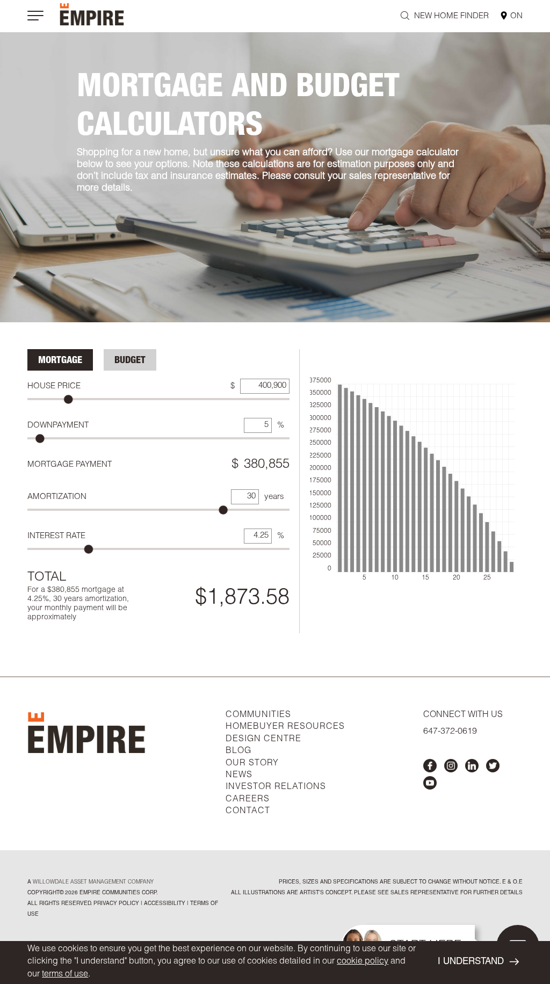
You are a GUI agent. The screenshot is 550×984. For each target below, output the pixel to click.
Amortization (56, 497)
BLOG (238, 751)
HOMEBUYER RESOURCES (285, 727)
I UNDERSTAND (471, 962)
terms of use (65, 975)
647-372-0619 (450, 732)
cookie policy (362, 962)
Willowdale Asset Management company (93, 882)
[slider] (68, 399)
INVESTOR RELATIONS (276, 787)
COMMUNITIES (258, 715)
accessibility (163, 904)
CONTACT (248, 811)
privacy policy (116, 904)
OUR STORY (252, 763)
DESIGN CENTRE (263, 739)
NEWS (239, 775)
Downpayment (58, 426)
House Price (54, 386)
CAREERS (248, 799)
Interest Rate (56, 536)
